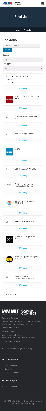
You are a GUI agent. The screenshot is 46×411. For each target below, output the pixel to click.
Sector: (6, 55)
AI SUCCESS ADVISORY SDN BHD (26, 202)
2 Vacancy (23, 88)
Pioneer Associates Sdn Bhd (26, 118)
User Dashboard (11, 366)
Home (17, 30)
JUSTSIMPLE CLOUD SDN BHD (27, 98)
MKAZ (17, 149)
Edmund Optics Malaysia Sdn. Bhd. (26, 258)
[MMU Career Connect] (12, 3)
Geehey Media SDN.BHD (26, 221)
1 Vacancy (23, 140)
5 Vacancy (23, 160)
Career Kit (9, 369)
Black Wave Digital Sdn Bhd (26, 238)
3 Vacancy (23, 125)
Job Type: (7, 64)
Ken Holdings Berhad (24, 134)
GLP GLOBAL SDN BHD (25, 169)
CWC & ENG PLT (22, 77)
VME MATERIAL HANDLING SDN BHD (25, 277)
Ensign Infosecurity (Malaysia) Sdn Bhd (24, 185)
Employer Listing (11, 372)
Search (7, 50)
